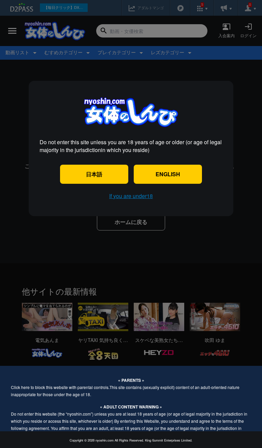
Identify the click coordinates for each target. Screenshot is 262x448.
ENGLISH (168, 174)
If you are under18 (131, 196)
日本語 (94, 174)
